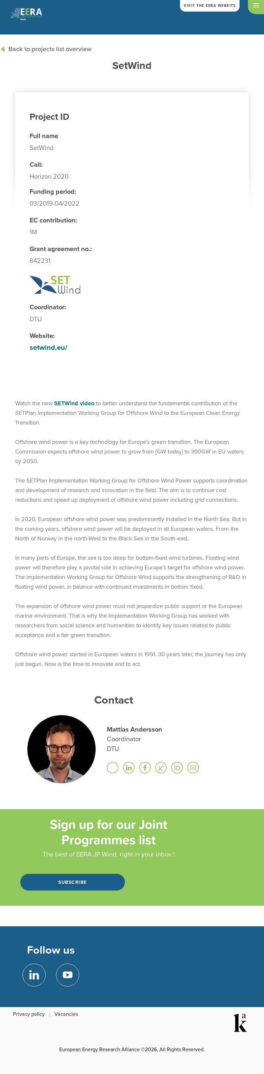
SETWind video (74, 403)
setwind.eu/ (48, 347)
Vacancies (66, 1014)
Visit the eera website (210, 6)
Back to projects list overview (49, 49)
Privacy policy (29, 1014)
